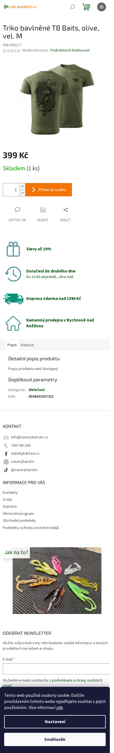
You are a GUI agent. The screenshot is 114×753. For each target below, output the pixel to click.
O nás (7, 499)
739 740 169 (20, 445)
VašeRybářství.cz (25, 453)
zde (59, 708)
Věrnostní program (18, 513)
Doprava (10, 506)
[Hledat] (72, 6)
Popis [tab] (12, 345)
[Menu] (101, 6)
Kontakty (10, 492)
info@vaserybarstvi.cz (29, 437)
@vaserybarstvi (24, 470)
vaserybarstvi (22, 461)
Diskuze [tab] (27, 345)
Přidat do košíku (52, 189)
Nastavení (55, 722)
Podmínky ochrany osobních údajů (31, 528)
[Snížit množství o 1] (22, 193)
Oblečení (36, 390)
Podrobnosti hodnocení (69, 50)
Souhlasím (55, 739)
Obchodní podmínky (19, 520)
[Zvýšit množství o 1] (22, 186)
